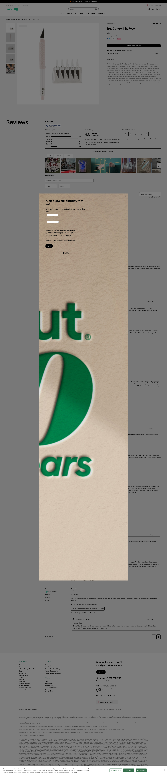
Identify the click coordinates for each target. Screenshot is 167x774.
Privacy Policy (49, 230)
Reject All (128, 770)
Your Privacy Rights (115, 770)
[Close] (125, 196)
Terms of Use (71, 229)
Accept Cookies (141, 770)
